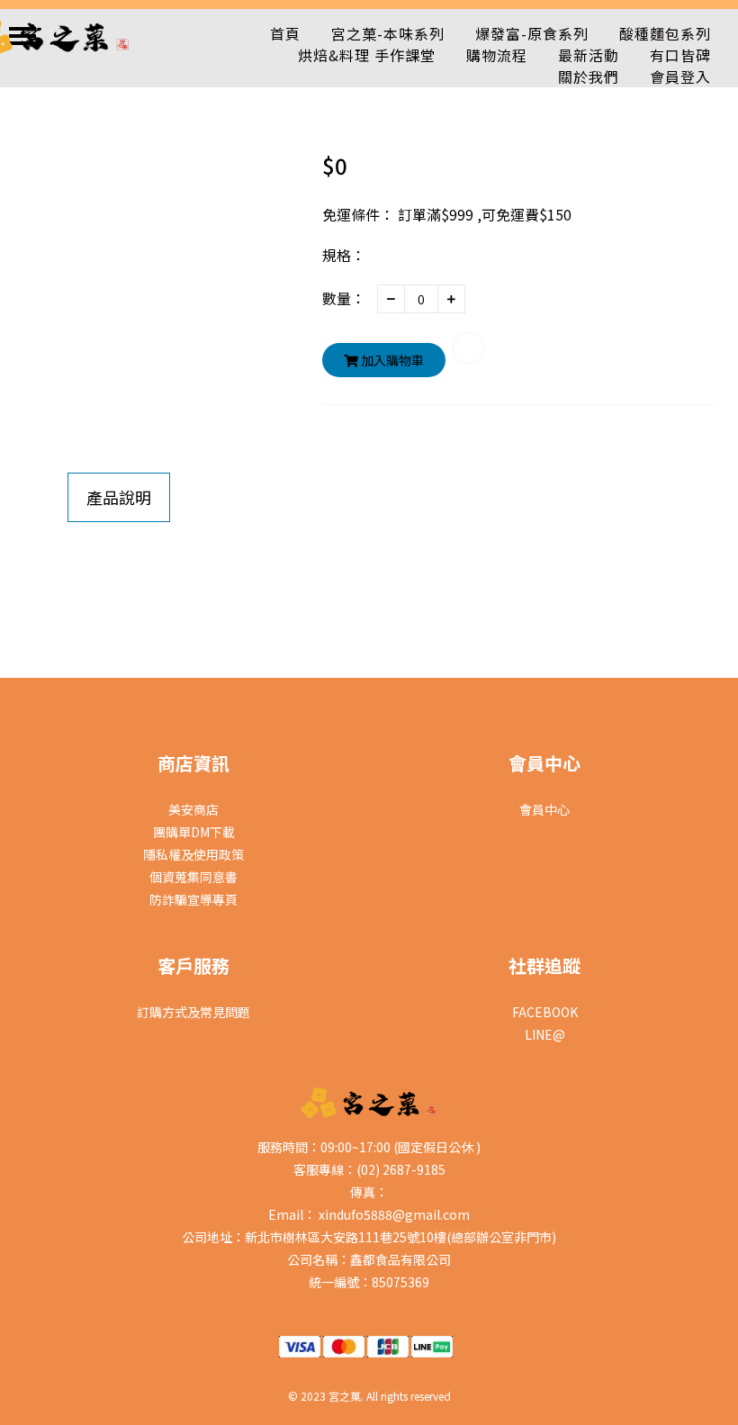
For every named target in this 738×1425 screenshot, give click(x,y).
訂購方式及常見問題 (193, 1012)
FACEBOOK (545, 1012)
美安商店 (193, 809)
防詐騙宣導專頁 (193, 899)
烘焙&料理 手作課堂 (367, 55)
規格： (343, 255)
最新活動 (588, 55)
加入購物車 (391, 360)
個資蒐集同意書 (193, 877)
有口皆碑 (680, 55)
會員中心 (544, 809)
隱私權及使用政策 (193, 854)
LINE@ (545, 1034)
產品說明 (118, 497)
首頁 (285, 33)
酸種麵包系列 (665, 33)
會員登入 (680, 76)
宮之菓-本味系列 (388, 33)
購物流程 (496, 55)
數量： (343, 298)
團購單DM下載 (194, 832)
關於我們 (588, 76)
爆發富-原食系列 (532, 33)
